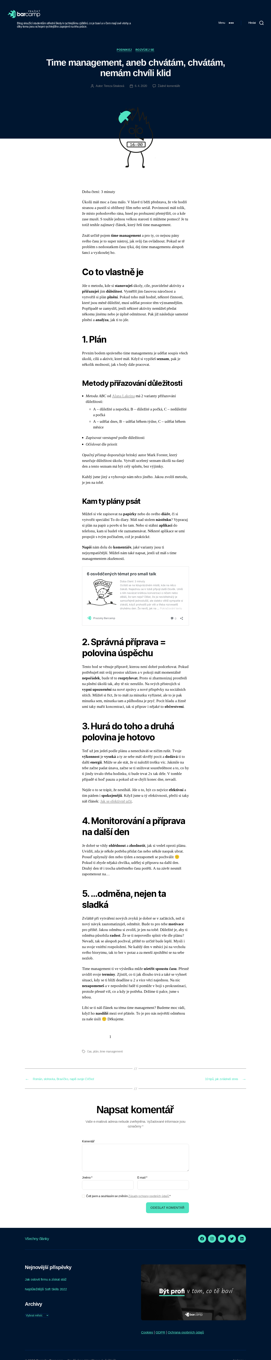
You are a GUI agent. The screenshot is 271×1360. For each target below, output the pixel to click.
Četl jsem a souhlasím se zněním (128, 1196)
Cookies (147, 1332)
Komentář (88, 1141)
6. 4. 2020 (141, 85)
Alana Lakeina (123, 396)
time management (111, 1051)
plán (96, 1051)
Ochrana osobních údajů (186, 1332)
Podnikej (124, 49)
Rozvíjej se (145, 49)
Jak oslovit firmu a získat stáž (46, 1279)
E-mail (142, 1177)
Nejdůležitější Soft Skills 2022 (46, 1289)
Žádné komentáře (169, 85)
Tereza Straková (114, 85)
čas (89, 1051)
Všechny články (37, 1239)
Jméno (87, 1177)
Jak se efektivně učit (116, 801)
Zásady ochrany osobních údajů (148, 1196)
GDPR (160, 1332)
